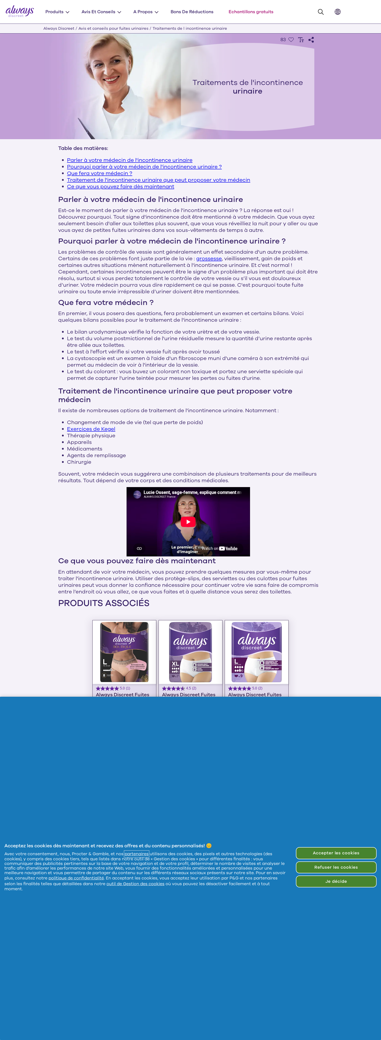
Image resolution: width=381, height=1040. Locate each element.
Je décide (336, 881)
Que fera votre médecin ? (99, 173)
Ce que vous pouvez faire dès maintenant (120, 186)
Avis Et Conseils (98, 12)
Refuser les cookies (336, 867)
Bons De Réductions (192, 12)
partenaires (137, 854)
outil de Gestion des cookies (135, 884)
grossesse (209, 258)
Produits (54, 12)
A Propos (143, 12)
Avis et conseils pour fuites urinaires (113, 28)
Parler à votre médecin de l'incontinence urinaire (129, 160)
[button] (322, 12)
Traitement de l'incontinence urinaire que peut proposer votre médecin (158, 179)
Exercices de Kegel (91, 428)
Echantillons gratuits (251, 12)
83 (283, 40)
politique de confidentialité (76, 878)
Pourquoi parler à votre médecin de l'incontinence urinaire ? (144, 166)
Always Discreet (58, 28)
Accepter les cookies (336, 853)
